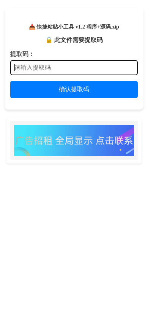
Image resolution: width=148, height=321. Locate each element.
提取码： (22, 54)
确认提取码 (74, 89)
